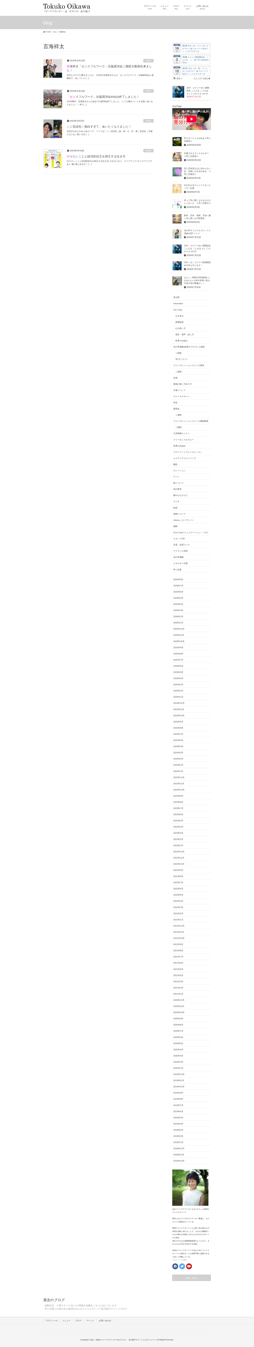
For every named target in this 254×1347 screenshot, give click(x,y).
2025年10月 (178, 641)
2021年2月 (178, 988)
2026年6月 (178, 592)
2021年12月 (178, 926)
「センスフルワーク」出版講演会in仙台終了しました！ (103, 96)
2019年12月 (178, 1074)
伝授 (175, 378)
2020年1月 (178, 1068)
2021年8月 (178, 950)
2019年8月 (178, 1099)
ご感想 (178, 353)
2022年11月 (178, 858)
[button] (177, 78)
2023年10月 (178, 790)
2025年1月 (178, 697)
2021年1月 (178, 994)
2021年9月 (178, 944)
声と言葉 (177, 569)
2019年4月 (178, 1124)
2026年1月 (178, 622)
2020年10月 (178, 1012)
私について (178, 483)
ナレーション (179, 470)
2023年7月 (178, 808)
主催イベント (179, 390)
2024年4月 (178, 752)
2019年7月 (178, 1105)
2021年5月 (178, 969)
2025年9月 (178, 647)
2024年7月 (178, 734)
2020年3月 (178, 1056)
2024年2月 (178, 765)
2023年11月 (178, 783)
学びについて (181, 359)
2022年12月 (178, 851)
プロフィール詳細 (179, 1260)
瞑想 (175, 508)
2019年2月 (178, 1136)
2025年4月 (178, 678)
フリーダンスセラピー (183, 440)
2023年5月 (178, 820)
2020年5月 (178, 1043)
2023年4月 (178, 827)
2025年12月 (178, 629)
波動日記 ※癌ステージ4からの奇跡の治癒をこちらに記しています (81, 1305)
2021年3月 (178, 981)
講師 (175, 526)
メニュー (66, 1320)
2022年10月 (178, 864)
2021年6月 (178, 963)
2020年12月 (178, 1000)
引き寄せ (179, 316)
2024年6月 (178, 740)
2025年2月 (178, 691)
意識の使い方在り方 (182, 384)
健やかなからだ (180, 495)
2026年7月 (178, 585)
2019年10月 (178, 1086)
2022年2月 (178, 913)
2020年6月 (178, 1037)
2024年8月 (178, 728)
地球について (179, 514)
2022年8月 (178, 876)
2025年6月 (178, 666)
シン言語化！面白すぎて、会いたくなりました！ (99, 126)
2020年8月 (178, 1025)
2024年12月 (178, 703)
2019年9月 (178, 1093)
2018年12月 (178, 1148)
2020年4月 (178, 1049)
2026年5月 (178, 598)
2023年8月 (178, 802)
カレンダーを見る (201, 78)
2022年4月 (178, 901)
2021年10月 (178, 938)
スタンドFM (179, 538)
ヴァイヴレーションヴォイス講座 (188, 365)
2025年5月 (178, 672)
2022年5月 (178, 895)
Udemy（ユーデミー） (183, 520)
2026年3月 (178, 610)
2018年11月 (178, 1154)
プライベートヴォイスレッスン (187, 452)
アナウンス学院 (180, 551)
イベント (90, 1320)
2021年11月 (178, 932)
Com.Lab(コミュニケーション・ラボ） (191, 532)
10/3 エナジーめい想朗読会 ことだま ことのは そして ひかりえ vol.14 (198, 91)
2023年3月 (178, 833)
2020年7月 (178, 1031)
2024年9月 (178, 722)
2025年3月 (178, 684)
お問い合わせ (105, 1320)
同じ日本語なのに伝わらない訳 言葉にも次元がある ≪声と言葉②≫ (197, 171)
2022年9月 (178, 870)
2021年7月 (178, 957)
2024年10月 (178, 715)
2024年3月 (178, 759)
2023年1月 (178, 845)
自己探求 (177, 489)
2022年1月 (178, 919)
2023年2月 (178, 839)
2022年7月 (178, 882)
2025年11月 (178, 635)
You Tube (177, 310)
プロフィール (52, 1320)
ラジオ (176, 501)
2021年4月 (178, 975)
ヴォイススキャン (181, 396)
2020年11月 (178, 1006)
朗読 (175, 464)
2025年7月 (178, 660)
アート (176, 477)
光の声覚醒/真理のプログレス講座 (189, 347)
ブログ (78, 1320)
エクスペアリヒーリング (184, 458)
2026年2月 (178, 616)
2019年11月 (178, 1080)
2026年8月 (178, 579)
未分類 (176, 297)
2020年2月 (178, 1062)
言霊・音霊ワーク (181, 545)
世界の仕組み (181, 340)
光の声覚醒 (178, 557)
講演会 (148, 61)
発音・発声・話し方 (184, 334)
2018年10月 (178, 1161)
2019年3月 (178, 1130)
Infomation (178, 303)
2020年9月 (178, 1018)
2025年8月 (178, 653)
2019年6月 (178, 1111)
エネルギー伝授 (180, 563)
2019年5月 (178, 1117)
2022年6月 (178, 888)
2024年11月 (178, 709)
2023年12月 (178, 777)
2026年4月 (178, 604)
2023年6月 (178, 814)
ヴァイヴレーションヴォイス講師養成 (190, 421)
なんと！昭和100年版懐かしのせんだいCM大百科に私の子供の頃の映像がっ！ (197, 280)
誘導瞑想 (179, 322)
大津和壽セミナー (181, 433)
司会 (175, 402)
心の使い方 (180, 328)
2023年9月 (178, 796)
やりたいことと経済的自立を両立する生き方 (96, 156)
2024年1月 (178, 771)
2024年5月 (178, 746)
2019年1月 (178, 1142)
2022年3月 (178, 907)
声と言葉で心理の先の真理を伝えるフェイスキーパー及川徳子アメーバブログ (86, 1309)
